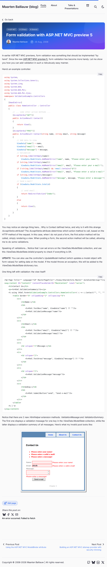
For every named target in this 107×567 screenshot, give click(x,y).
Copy (100, 74)
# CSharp (22, 29)
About (54, 5)
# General (33, 29)
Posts (43, 5)
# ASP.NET (12, 29)
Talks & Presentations (71, 7)
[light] (103, 7)
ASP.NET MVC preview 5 (35, 59)
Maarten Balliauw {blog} (20, 7)
